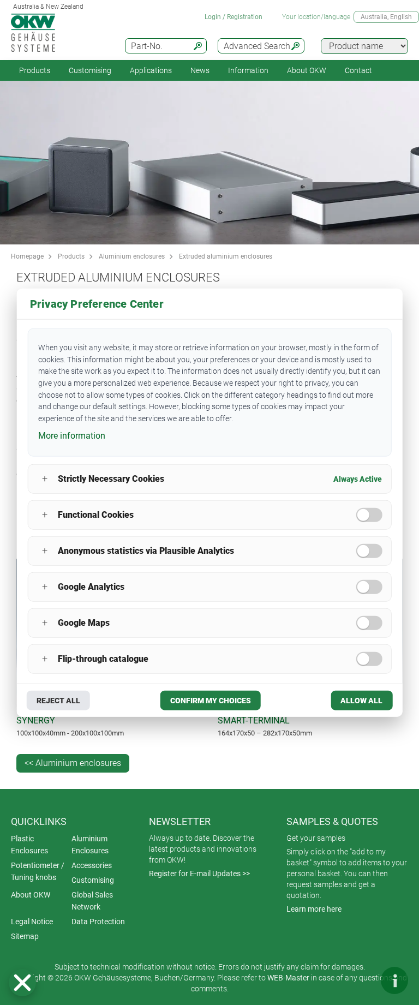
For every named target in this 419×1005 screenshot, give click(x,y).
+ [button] (44, 478)
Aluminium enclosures (132, 256)
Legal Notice (32, 921)
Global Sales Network (92, 900)
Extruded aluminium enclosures (225, 256)
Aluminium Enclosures (90, 844)
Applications (151, 70)
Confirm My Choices (210, 700)
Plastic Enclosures (29, 844)
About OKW (30, 894)
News (200, 70)
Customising (90, 70)
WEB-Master (288, 977)
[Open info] (394, 980)
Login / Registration (233, 17)
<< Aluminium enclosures (73, 763)
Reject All (58, 700)
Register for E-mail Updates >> (199, 873)
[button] (22, 982)
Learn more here (314, 909)
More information (71, 435)
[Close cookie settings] (22, 982)
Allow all (361, 700)
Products (34, 70)
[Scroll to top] (361, 980)
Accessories (91, 865)
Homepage (27, 256)
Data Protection (98, 921)
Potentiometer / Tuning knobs (37, 871)
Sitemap (25, 936)
